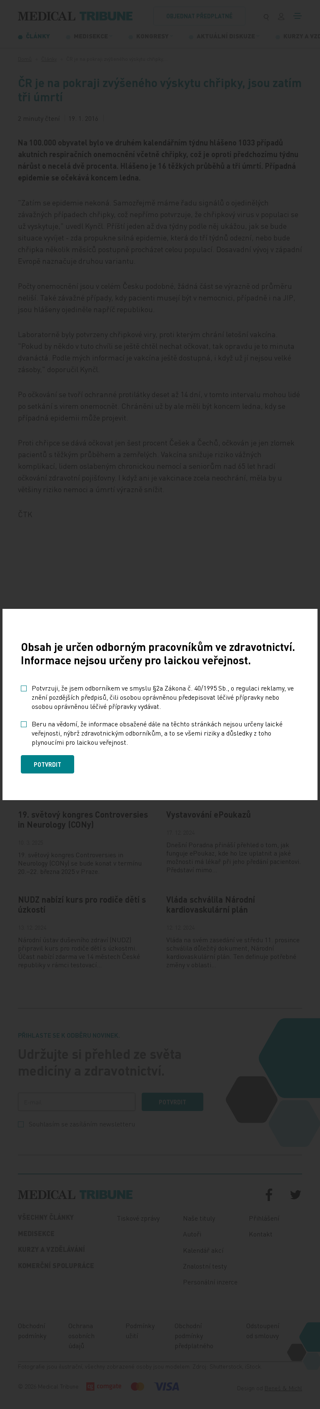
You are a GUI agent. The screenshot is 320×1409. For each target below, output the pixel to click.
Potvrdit (47, 764)
